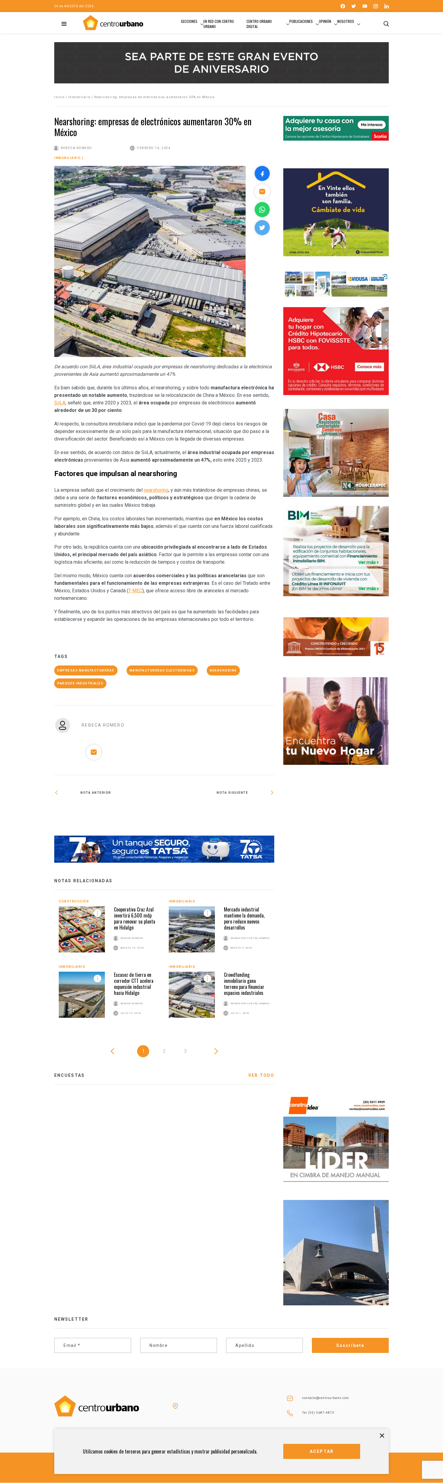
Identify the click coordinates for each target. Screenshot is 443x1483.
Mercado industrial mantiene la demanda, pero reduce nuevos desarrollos (244, 918)
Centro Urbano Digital (259, 24)
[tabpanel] (164, 964)
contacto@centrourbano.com (325, 1398)
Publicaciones (301, 21)
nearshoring (156, 490)
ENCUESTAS (69, 1075)
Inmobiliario (79, 97)
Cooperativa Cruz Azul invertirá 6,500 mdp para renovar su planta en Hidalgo (134, 918)
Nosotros (345, 21)
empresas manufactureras (86, 670)
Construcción (74, 901)
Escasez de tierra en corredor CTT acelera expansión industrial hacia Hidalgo (133, 983)
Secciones (189, 21)
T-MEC (135, 591)
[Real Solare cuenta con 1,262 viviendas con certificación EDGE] (109, 812)
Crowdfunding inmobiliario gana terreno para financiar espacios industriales (244, 983)
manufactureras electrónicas (162, 670)
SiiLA (59, 403)
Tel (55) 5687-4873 (318, 1412)
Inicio (59, 97)
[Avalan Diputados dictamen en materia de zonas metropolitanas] (219, 812)
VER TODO (261, 1075)
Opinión (325, 21)
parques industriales (80, 683)
